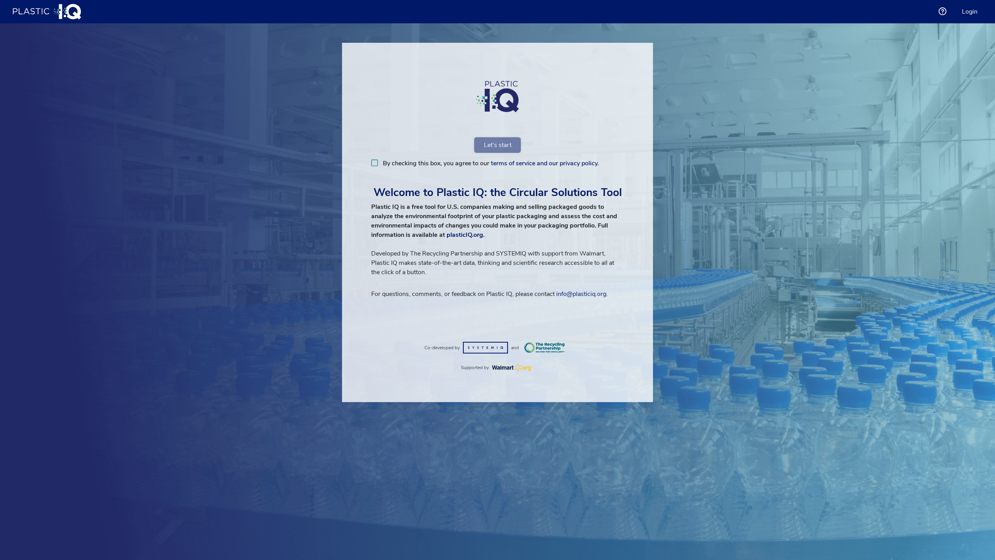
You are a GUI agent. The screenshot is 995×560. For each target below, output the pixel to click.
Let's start (497, 145)
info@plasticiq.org (581, 294)
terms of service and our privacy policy (544, 163)
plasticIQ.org (465, 235)
